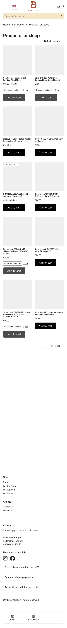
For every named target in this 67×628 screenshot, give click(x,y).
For (5, 486)
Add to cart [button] (14, 152)
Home (6, 24)
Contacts (8, 506)
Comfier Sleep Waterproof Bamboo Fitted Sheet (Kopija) (47, 79)
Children (11, 486)
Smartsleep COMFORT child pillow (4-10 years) (47, 250)
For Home (8, 493)
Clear (25, 90)
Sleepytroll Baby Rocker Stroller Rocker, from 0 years (17, 140)
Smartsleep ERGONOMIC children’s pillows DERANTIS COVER (15, 251)
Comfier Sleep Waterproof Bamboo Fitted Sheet (14, 79)
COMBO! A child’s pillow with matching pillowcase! (15, 195)
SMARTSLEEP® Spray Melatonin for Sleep (49, 140)
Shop (6, 482)
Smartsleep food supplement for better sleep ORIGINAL (49, 313)
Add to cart (14, 97)
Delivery (7, 510)
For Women (18, 24)
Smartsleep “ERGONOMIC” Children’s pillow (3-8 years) (47, 195)
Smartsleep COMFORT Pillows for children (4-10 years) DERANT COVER (16, 314)
